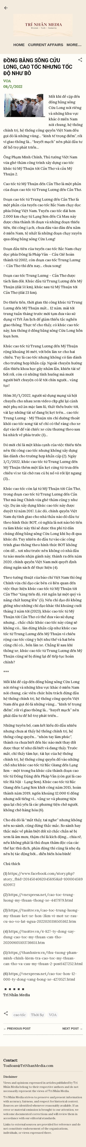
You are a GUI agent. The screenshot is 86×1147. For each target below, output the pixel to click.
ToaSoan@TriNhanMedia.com (28, 1065)
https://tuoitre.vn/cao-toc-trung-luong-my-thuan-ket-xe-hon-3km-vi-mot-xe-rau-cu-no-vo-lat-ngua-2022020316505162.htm (41, 916)
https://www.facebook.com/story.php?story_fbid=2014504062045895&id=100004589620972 (43, 879)
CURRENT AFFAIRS (45, 45)
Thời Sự (37, 1015)
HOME (19, 45)
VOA (53, 1015)
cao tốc (20, 1015)
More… (74, 45)
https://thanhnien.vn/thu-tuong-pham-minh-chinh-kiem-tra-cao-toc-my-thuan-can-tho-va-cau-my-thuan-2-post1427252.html (42, 958)
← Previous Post (17, 1028)
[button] (80, 60)
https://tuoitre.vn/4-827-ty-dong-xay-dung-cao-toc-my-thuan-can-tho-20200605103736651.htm (39, 937)
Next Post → (72, 1028)
